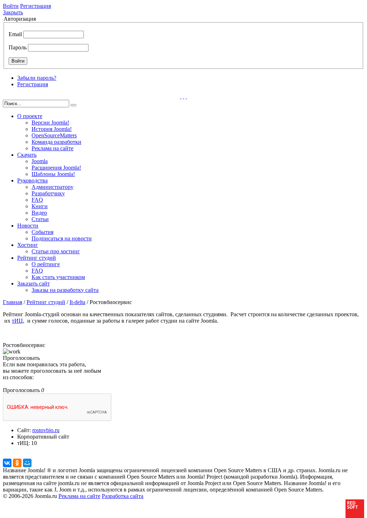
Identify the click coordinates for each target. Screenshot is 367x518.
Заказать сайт (33, 283)
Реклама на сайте (52, 148)
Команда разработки (56, 142)
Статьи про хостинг (56, 251)
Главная (12, 302)
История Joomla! (52, 129)
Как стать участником (58, 277)
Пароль (18, 47)
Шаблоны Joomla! (53, 174)
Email (15, 34)
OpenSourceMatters (54, 135)
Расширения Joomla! (56, 168)
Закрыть (13, 12)
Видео (39, 213)
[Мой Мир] (27, 463)
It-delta (77, 302)
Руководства (32, 180)
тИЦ (17, 321)
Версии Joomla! (50, 122)
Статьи (40, 219)
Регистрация (35, 6)
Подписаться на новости (62, 238)
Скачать (27, 155)
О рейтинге (46, 264)
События (42, 232)
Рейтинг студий (36, 258)
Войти (11, 6)
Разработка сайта (122, 496)
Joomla (40, 161)
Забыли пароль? (36, 78)
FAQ (37, 200)
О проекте (29, 116)
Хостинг (27, 245)
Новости (27, 226)
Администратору (52, 187)
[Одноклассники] (17, 463)
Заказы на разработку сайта (65, 290)
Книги (40, 206)
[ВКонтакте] (7, 463)
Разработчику (48, 193)
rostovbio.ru (45, 430)
